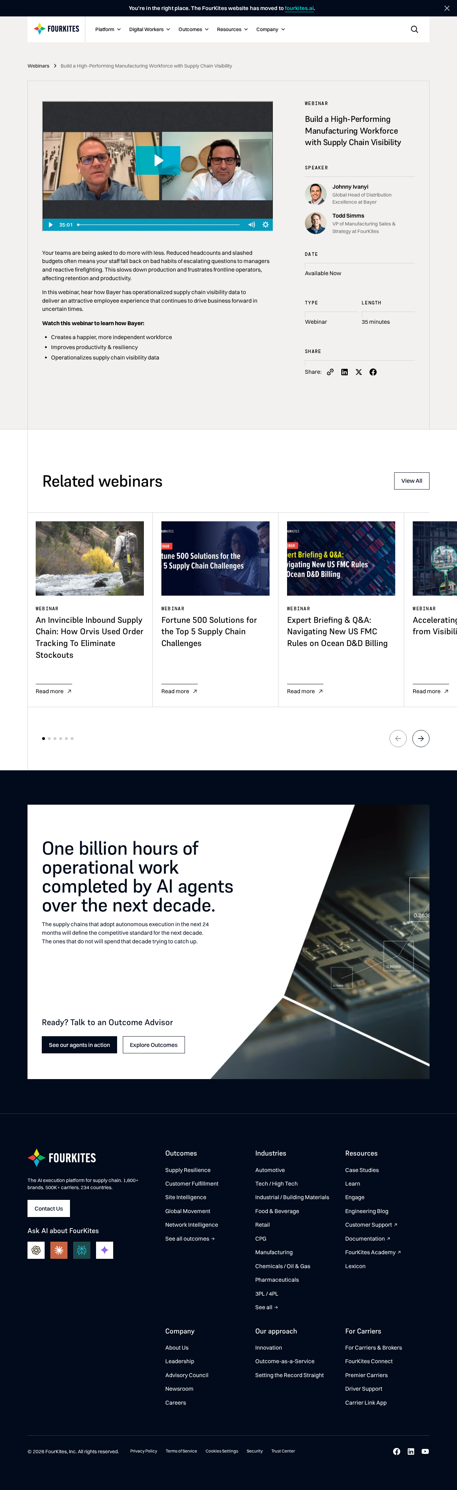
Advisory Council (187, 1375)
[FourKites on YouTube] (425, 1451)
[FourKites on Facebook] (396, 1451)
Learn (352, 1183)
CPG (260, 1238)
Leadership (179, 1361)
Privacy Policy (143, 1451)
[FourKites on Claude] (58, 1250)
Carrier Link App (366, 1402)
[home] (56, 29)
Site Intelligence (185, 1197)
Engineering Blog (366, 1211)
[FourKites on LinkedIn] (411, 1451)
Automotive (270, 1170)
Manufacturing (274, 1252)
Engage (355, 1197)
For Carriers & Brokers (373, 1347)
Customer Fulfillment (192, 1183)
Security (255, 1451)
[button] (107, 29)
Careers (175, 1402)
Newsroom (179, 1388)
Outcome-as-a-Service (285, 1361)
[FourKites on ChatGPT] (36, 1250)
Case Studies (362, 1170)
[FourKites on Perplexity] (81, 1250)
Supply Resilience (188, 1170)
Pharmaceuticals (277, 1279)
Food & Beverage (277, 1211)
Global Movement (187, 1211)
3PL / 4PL (266, 1293)
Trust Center (283, 1451)
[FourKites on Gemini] (104, 1250)
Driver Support (363, 1388)
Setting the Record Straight (289, 1375)
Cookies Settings (222, 1451)
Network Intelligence (191, 1224)
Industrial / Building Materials (292, 1197)
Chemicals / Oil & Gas (282, 1266)
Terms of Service (181, 1451)
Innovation (268, 1347)
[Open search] (414, 29)
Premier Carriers (366, 1375)
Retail (262, 1224)
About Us (177, 1347)
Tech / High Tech (276, 1183)
